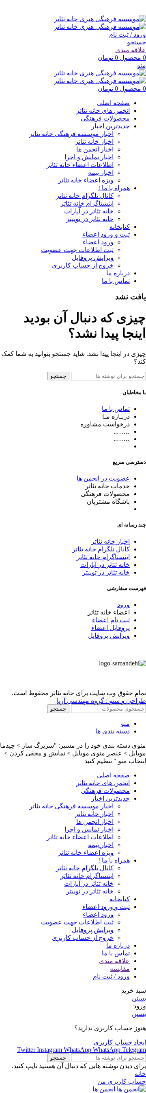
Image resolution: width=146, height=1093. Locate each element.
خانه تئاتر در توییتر (90, 218)
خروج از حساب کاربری (83, 265)
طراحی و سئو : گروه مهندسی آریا (101, 700)
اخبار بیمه (101, 172)
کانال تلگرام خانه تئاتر (85, 195)
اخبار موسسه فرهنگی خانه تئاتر (71, 133)
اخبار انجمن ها (95, 149)
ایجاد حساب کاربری (120, 1042)
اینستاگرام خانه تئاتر (87, 203)
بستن (139, 998)
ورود (123, 604)
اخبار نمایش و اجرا (89, 157)
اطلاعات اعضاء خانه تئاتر (80, 164)
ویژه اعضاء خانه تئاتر (86, 180)
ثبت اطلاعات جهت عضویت (77, 249)
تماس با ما (116, 408)
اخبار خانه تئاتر (94, 141)
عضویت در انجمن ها (103, 478)
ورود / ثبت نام (111, 976)
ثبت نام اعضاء (111, 620)
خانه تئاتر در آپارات (89, 211)
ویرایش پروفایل (93, 257)
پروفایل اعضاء (110, 627)
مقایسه (120, 968)
